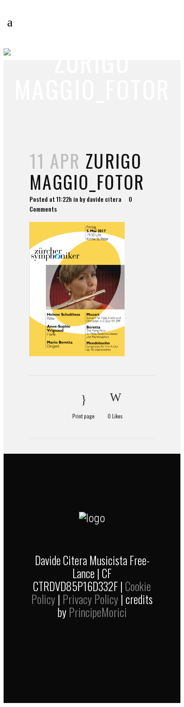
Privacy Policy (90, 599)
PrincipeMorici (98, 612)
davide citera (104, 199)
